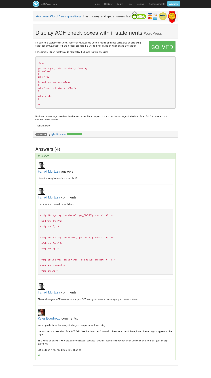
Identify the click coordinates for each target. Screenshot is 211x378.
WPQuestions (49, 4)
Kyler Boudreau (58, 134)
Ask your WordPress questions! (59, 16)
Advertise (173, 3)
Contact (140, 3)
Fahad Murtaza (49, 171)
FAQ (130, 3)
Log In (120, 3)
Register (108, 3)
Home (97, 3)
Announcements (157, 3)
